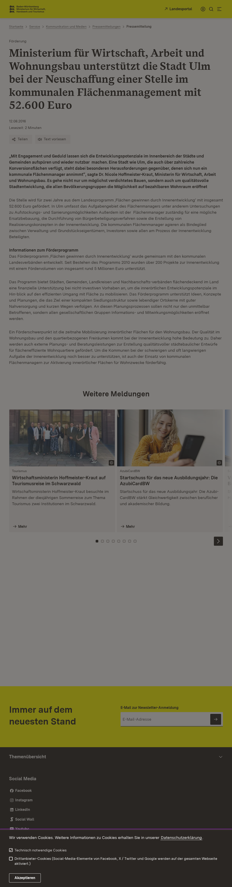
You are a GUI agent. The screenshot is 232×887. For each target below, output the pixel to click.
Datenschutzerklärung (181, 837)
